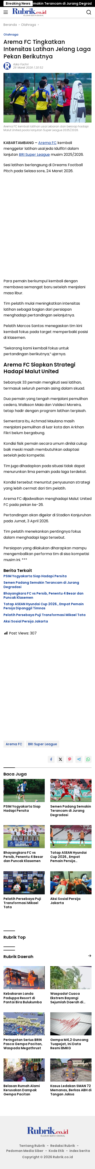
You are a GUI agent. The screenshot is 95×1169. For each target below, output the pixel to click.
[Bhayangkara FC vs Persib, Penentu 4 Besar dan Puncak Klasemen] (24, 836)
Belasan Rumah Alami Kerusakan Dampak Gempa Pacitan (21, 1090)
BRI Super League (34, 154)
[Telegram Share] (78, 759)
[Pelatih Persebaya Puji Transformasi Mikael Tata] (24, 882)
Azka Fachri (21, 64)
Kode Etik (56, 1150)
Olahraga (10, 34)
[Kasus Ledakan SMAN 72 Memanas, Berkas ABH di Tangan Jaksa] (71, 1070)
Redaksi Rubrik (62, 1145)
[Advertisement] (47, 225)
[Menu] (6, 12)
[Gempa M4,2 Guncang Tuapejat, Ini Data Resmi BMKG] (71, 1023)
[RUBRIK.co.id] (28, 12)
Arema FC (47, 142)
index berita (79, 1150)
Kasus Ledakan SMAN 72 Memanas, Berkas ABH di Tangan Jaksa (71, 1090)
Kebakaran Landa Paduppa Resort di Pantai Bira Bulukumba (22, 998)
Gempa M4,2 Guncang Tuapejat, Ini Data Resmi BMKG (69, 1044)
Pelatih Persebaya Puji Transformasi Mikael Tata (44, 615)
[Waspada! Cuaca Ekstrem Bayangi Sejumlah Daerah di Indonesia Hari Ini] (71, 977)
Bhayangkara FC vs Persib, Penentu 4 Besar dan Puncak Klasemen (43, 595)
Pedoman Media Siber (24, 1150)
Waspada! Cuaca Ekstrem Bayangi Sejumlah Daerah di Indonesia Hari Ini (66, 998)
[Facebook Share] (51, 759)
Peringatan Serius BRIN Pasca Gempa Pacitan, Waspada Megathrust (22, 1044)
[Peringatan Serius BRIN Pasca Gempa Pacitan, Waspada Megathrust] (24, 1023)
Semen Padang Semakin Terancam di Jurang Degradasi (41, 584)
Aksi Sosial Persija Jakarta (25, 621)
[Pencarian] (89, 12)
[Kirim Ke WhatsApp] (88, 759)
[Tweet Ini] (60, 759)
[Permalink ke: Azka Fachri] (7, 65)
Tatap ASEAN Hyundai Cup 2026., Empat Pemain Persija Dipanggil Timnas (43, 606)
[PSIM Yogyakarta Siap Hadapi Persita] (24, 790)
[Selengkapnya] (90, 956)
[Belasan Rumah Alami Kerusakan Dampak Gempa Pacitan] (24, 1070)
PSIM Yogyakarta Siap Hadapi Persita (35, 576)
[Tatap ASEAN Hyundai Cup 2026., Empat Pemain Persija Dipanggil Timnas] (71, 836)
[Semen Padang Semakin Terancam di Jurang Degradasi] (71, 790)
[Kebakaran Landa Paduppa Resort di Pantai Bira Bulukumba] (24, 977)
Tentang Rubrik (32, 1145)
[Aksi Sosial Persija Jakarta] (71, 882)
